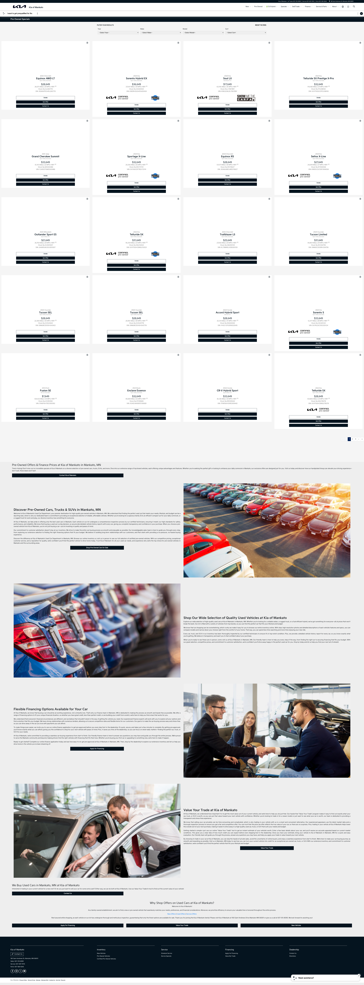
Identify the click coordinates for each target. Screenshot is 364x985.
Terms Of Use (31, 980)
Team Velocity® (328, 980)
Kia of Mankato (15, 980)
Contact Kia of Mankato (67, 475)
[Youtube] (24, 971)
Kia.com (63, 980)
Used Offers (181, 914)
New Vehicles (296, 925)
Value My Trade (230, 956)
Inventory (101, 950)
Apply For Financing (68, 925)
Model (185, 29)
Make (142, 29)
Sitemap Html (44, 980)
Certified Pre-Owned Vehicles (106, 959)
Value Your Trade (267, 848)
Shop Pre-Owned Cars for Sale (97, 548)
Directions (292, 956)
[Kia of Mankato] (27, 6)
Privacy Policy (23, 980)
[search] (354, 6)
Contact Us (45, 106)
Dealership (294, 950)
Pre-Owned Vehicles (103, 956)
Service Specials (166, 956)
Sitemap (38, 980)
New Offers (171, 914)
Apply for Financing (97, 749)
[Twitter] (20, 971)
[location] (329, 1)
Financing (229, 950)
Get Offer (45, 102)
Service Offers (191, 914)
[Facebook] (12, 971)
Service (164, 950)
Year (99, 29)
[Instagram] (16, 971)
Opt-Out (58, 980)
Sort (226, 29)
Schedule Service (166, 953)
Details (45, 97)
